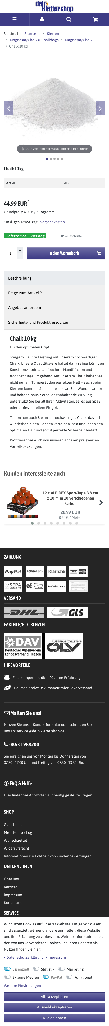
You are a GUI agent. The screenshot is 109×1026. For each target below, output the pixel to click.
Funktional (83, 977)
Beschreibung (19, 278)
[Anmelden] (43, 19)
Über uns (11, 879)
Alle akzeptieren (54, 996)
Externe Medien (25, 977)
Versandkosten (52, 222)
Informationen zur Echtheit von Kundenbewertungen (48, 856)
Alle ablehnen (54, 1018)
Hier (7, 795)
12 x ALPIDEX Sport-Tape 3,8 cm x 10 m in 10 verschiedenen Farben (70, 498)
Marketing (75, 969)
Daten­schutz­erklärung (25, 957)
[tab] (54, 278)
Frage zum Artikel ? (25, 293)
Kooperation (14, 903)
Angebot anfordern (24, 307)
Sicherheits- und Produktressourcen (38, 322)
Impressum (13, 895)
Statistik (47, 969)
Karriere (10, 887)
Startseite (33, 34)
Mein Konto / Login (19, 832)
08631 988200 (24, 744)
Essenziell (20, 969)
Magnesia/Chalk (78, 40)
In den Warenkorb (63, 253)
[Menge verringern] (20, 256)
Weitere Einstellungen (22, 985)
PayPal (56, 977)
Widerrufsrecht (16, 848)
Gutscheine (13, 824)
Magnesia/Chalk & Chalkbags (34, 40)
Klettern (53, 34)
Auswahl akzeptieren (54, 1007)
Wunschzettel (15, 840)
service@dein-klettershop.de (40, 731)
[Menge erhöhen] (20, 250)
